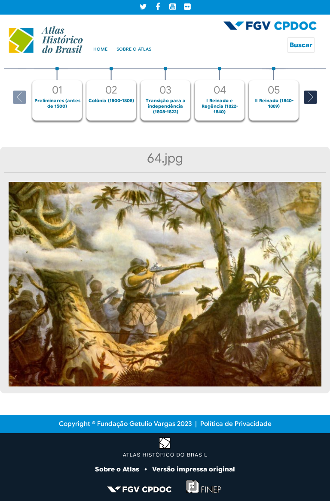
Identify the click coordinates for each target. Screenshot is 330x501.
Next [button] (310, 97)
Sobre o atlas (133, 49)
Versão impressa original (193, 469)
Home (100, 49)
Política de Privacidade (236, 424)
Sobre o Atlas (118, 469)
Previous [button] (19, 97)
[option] (57, 94)
